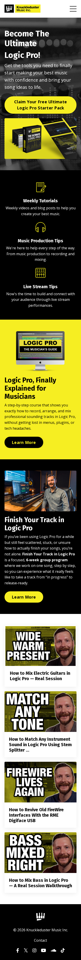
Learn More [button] (24, 442)
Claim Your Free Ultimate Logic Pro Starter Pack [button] (40, 105)
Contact (40, 940)
